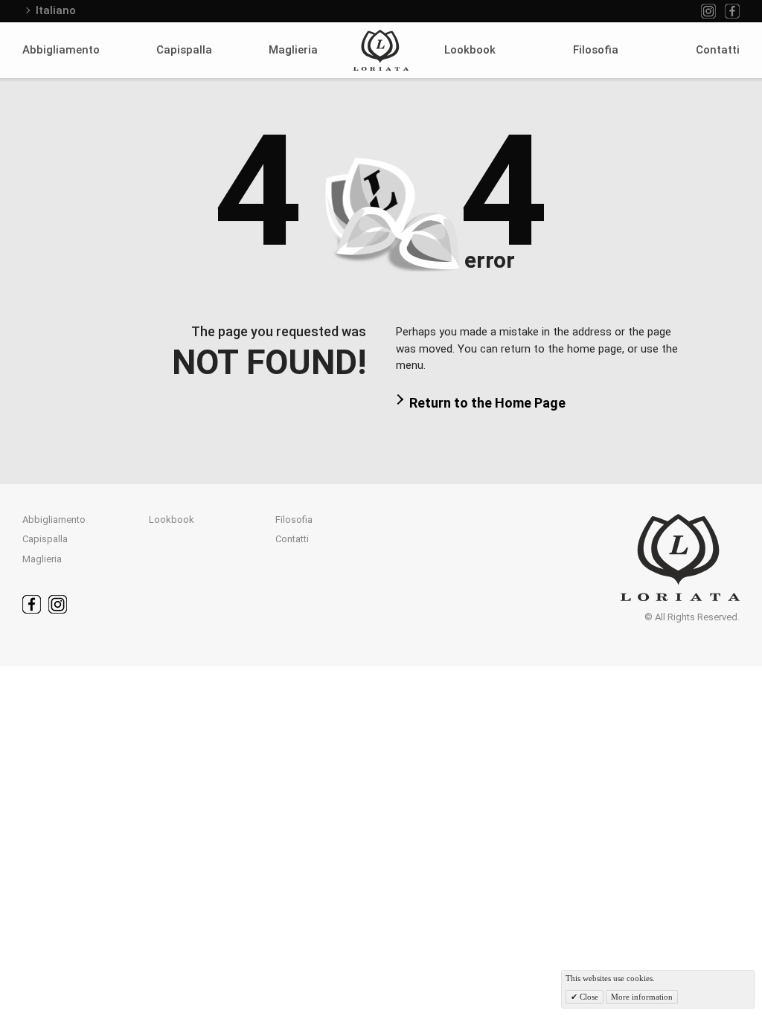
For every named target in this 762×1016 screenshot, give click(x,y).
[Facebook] (732, 11)
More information (642, 996)
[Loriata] (381, 50)
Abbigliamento (61, 50)
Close (587, 996)
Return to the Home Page (487, 403)
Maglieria (293, 50)
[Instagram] (708, 11)
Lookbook (470, 50)
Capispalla (184, 50)
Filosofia (595, 50)
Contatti (718, 50)
